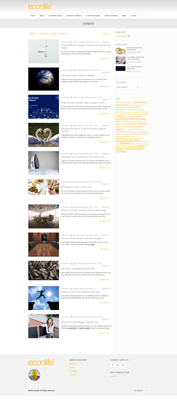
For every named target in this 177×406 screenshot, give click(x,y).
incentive (126, 129)
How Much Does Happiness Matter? (78, 75)
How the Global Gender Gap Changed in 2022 (83, 102)
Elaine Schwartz (78, 42)
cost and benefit (129, 112)
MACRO (72, 364)
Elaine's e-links (122, 121)
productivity (137, 139)
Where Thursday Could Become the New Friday (83, 210)
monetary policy (125, 134)
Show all (107, 34)
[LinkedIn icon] (139, 391)
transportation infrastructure (140, 144)
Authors (64, 34)
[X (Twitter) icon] (137, 391)
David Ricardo (130, 114)
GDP (146, 124)
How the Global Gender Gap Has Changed (81, 238)
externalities (133, 121)
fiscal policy (121, 124)
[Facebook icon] (135, 391)
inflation (140, 129)
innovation (120, 131)
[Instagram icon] (141, 391)
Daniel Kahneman (121, 114)
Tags (54, 34)
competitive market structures (128, 108)
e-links (120, 116)
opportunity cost (124, 138)
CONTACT (72, 375)
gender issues (121, 127)
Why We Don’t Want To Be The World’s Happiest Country (84, 130)
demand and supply (141, 114)
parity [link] (92, 244)
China (131, 105)
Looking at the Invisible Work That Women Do (83, 156)
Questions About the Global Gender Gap (80, 291)
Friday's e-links (135, 124)
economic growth (132, 117)
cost (122, 112)
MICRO (71, 368)
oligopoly (134, 136)
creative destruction (141, 112)
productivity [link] (72, 328)
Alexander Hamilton (129, 102)
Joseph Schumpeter (132, 132)
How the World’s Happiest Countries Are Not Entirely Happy (86, 46)
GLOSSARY (73, 371)
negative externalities (123, 136)
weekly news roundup (130, 147)
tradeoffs (125, 143)
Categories (43, 34)
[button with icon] (112, 365)
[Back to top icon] (146, 391)
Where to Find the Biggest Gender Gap (79, 322)
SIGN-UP (113, 376)
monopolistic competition (138, 134)
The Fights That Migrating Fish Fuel (78, 268)
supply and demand (127, 140)
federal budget (142, 121)
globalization (130, 127)
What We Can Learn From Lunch (76, 187)
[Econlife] (40, 6)
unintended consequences (126, 146)
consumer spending (130, 110)
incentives (133, 129)
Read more (106, 59)
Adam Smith (120, 102)
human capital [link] (84, 328)
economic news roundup (131, 119)
